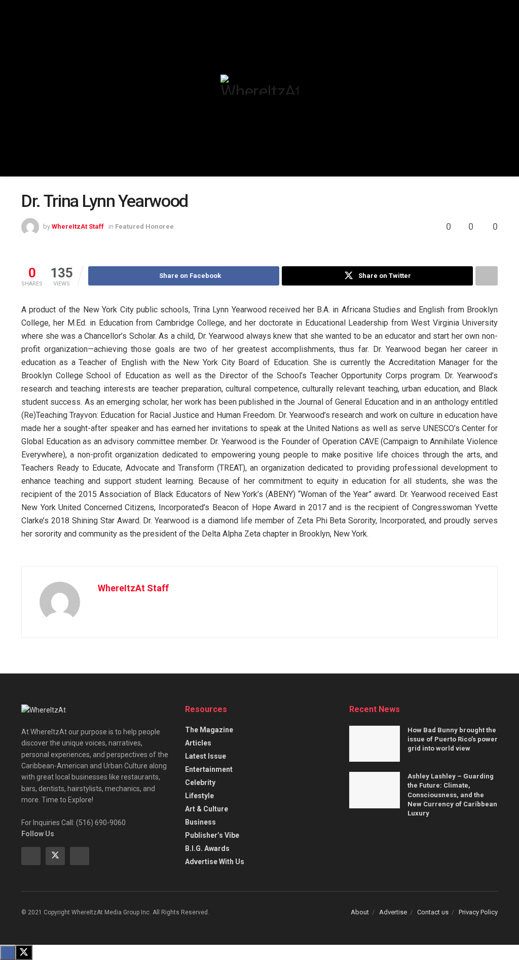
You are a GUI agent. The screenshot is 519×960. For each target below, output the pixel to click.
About (360, 912)
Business (200, 822)
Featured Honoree (144, 226)
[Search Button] (493, 88)
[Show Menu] (25, 88)
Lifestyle (199, 796)
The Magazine (209, 730)
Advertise (393, 912)
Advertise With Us (214, 862)
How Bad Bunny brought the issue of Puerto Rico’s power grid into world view (452, 739)
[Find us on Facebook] (31, 856)
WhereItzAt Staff (78, 226)
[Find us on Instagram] (79, 856)
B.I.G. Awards (207, 848)
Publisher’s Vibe (212, 835)
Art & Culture (206, 809)
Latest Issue (205, 756)
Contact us (433, 912)
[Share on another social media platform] (486, 276)
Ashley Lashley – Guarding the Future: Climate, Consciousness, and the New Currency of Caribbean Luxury (452, 794)
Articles (198, 743)
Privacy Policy (478, 912)
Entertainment (209, 769)
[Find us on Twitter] (55, 856)
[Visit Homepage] (259, 85)
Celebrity (200, 782)
